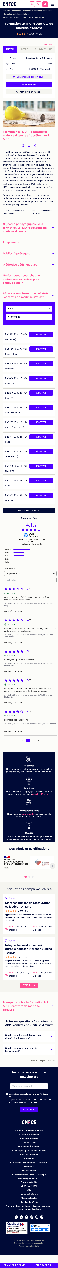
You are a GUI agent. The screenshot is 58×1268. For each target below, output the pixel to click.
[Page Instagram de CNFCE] (31, 1217)
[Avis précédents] (22, 740)
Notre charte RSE (29, 1182)
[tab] (25, 877)
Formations (15, 11)
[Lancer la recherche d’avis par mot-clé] (55, 580)
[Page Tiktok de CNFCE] (42, 1217)
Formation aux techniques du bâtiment (37, 11)
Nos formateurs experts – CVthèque (29, 1174)
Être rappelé (44, 1265)
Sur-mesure (43, 49)
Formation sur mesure (29, 1134)
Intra (24, 49)
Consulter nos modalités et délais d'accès (13, 211)
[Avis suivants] (38, 740)
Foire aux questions (29, 1154)
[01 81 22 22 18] (38, 4)
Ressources (29, 1166)
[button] (29, 228)
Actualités (29, 1158)
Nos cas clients (29, 1170)
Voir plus (29, 985)
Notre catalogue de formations (29, 1130)
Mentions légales (29, 1198)
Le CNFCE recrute (29, 1186)
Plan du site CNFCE (29, 1202)
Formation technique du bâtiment (17, 14)
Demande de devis (14, 1265)
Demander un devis (29, 1138)
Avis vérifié (11, 593)
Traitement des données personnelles (29, 1243)
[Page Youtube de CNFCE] (36, 1217)
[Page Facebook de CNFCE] (16, 1217)
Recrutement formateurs (29, 1146)
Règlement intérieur (29, 1194)
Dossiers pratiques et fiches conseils (29, 1150)
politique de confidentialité (26, 1102)
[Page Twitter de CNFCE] (21, 1217)
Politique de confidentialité (29, 1246)
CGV (29, 1190)
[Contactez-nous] (32, 4)
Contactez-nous (29, 1142)
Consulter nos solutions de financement (41, 211)
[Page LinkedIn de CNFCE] (26, 1217)
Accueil (6, 11)
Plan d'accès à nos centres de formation (29, 1162)
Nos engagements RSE (29, 1178)
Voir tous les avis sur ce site (31, 544)
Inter (10, 49)
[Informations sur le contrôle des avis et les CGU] (44, 539)
